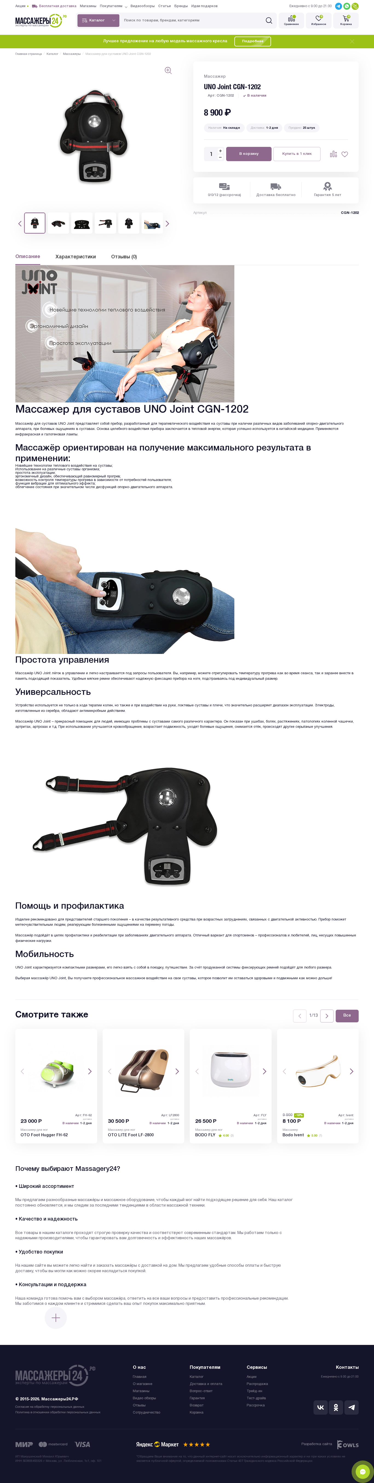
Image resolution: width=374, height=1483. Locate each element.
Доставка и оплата (206, 1384)
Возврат (196, 1405)
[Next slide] (327, 1016)
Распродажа (257, 1384)
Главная (139, 1377)
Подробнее (252, 41)
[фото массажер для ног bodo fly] (231, 1071)
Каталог (196, 1377)
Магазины (141, 1391)
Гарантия (197, 1398)
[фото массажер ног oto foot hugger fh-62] (56, 1071)
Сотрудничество (146, 1412)
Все (347, 1015)
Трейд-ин (254, 1391)
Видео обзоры (144, 1398)
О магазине (142, 1384)
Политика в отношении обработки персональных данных (57, 1412)
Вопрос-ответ (201, 1391)
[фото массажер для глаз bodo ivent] (318, 1071)
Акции (252, 1377)
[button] (20, 223)
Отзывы (139, 1405)
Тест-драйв (256, 1398)
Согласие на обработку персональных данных (49, 1407)
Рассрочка (256, 1405)
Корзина (196, 1412)
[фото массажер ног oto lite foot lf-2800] (144, 1071)
